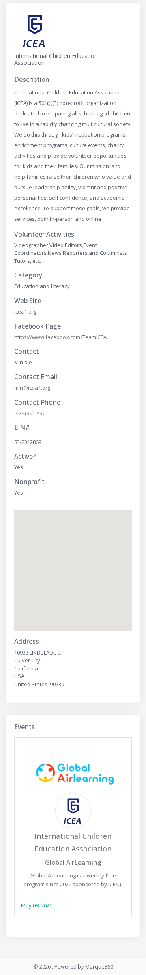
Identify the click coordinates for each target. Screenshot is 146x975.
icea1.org (25, 311)
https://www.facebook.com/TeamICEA (60, 337)
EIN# (22, 427)
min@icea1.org (32, 387)
